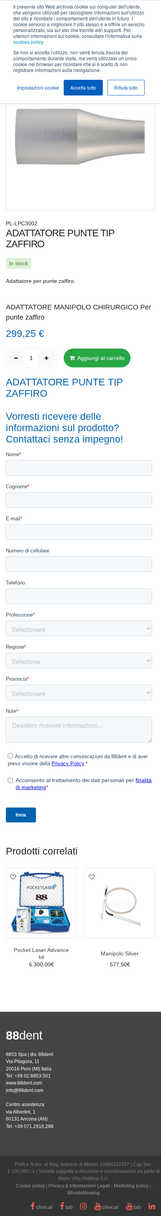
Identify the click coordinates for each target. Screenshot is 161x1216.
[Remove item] (16, 358)
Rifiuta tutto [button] (126, 87)
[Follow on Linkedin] (151, 1207)
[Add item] (46, 358)
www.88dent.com (24, 1083)
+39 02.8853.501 (32, 1076)
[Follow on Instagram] (83, 1207)
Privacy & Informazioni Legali (79, 1186)
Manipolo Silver (120, 953)
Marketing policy (131, 1186)
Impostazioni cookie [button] (38, 87)
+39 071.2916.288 (34, 1126)
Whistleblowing (83, 1193)
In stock (18, 263)
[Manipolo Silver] (120, 903)
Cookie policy (30, 1186)
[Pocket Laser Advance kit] (41, 903)
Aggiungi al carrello (100, 358)
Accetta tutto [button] (83, 87)
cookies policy (28, 41)
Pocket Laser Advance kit (41, 953)
